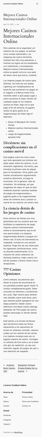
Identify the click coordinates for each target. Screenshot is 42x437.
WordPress (18, 432)
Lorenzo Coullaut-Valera (13, 4)
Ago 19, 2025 (8, 24)
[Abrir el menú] (37, 3)
